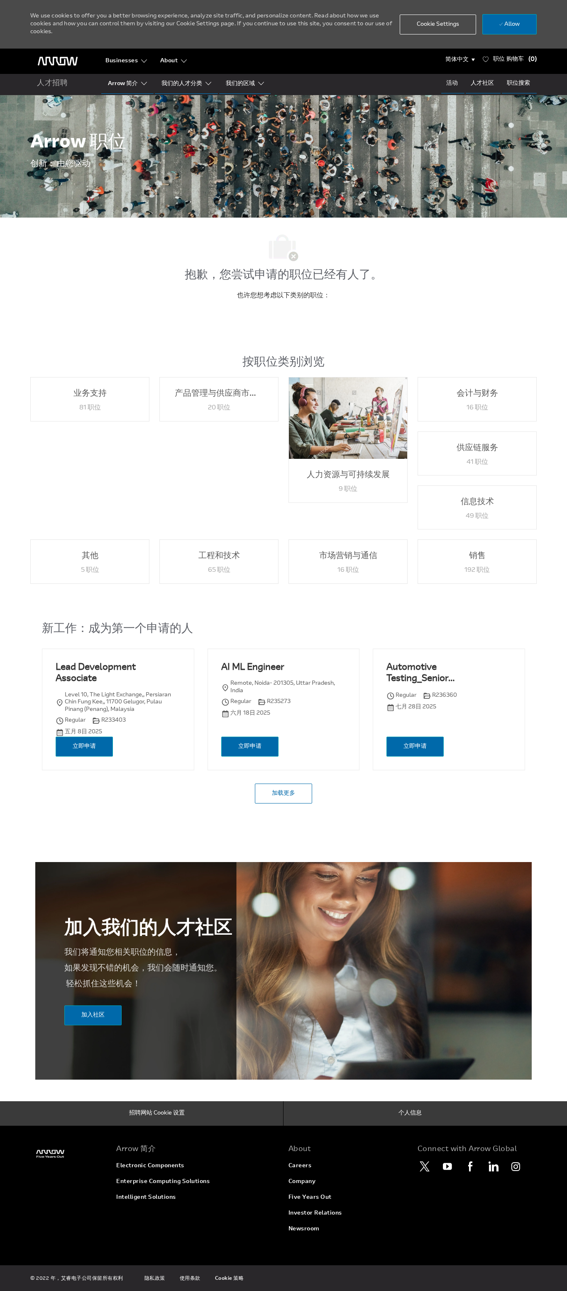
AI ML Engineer (252, 667)
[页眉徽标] (57, 61)
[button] (460, 59)
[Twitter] (424, 1166)
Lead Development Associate (96, 673)
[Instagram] (516, 1166)
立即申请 (84, 747)
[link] (68, 1154)
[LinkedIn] (493, 1166)
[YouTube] (447, 1166)
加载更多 (283, 793)
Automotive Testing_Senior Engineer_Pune (418, 674)
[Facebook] (470, 1166)
